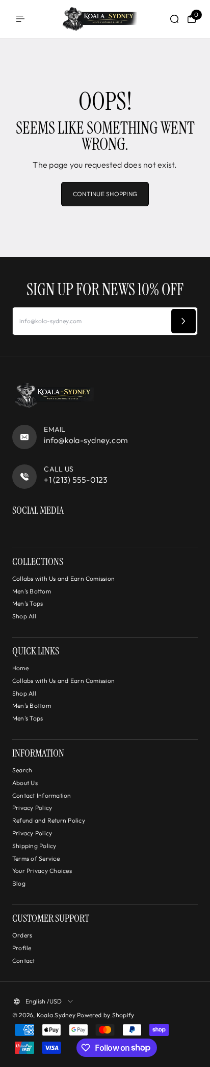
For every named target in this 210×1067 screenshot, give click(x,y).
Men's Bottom (31, 591)
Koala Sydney (57, 1015)
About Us (25, 783)
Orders (22, 935)
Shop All (24, 616)
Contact (23, 960)
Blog (18, 883)
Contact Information (41, 795)
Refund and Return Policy (48, 820)
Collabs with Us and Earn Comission (63, 578)
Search (22, 770)
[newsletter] (183, 321)
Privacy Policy (32, 807)
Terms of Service (36, 858)
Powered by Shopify (105, 1015)
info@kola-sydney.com (86, 440)
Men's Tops (27, 603)
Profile (22, 948)
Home (20, 668)
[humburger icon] (20, 19)
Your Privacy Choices (42, 870)
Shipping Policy (34, 846)
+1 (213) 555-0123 (76, 480)
